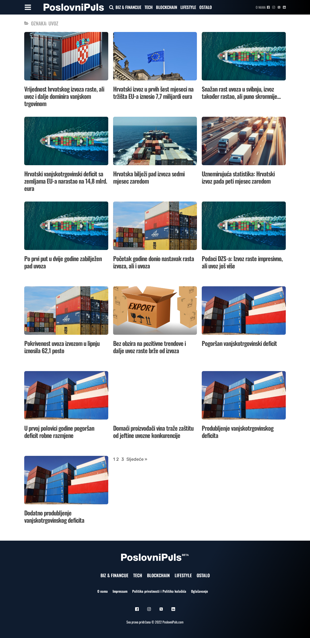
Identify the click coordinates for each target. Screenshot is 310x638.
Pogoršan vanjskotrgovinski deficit (239, 343)
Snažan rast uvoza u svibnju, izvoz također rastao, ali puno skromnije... (241, 92)
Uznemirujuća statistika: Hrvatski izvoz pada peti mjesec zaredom (238, 177)
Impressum (120, 591)
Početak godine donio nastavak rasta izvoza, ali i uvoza (153, 262)
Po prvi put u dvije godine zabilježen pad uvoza (63, 262)
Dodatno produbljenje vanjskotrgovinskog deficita (54, 516)
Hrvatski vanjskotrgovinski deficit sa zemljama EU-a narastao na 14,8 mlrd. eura (65, 181)
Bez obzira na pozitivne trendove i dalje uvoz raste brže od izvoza (149, 347)
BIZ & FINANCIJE (128, 7)
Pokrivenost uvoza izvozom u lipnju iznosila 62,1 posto (62, 347)
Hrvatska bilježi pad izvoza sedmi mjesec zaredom (149, 177)
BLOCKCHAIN (166, 7)
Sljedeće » (136, 459)
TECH (149, 7)
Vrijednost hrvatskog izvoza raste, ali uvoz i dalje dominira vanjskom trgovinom (64, 96)
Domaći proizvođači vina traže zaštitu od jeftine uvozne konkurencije (153, 431)
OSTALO (205, 7)
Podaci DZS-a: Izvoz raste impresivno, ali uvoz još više (242, 262)
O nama (261, 7)
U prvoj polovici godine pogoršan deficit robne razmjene (59, 431)
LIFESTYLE (188, 7)
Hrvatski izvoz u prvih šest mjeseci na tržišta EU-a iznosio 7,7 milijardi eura (153, 92)
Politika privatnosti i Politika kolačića (159, 591)
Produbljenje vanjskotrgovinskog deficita (237, 431)
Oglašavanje (199, 591)
